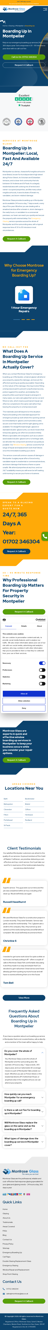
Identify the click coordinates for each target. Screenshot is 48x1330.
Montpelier (20, 26)
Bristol (27, 804)
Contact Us (7, 1239)
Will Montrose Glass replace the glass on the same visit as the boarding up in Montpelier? (20, 1126)
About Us (6, 1218)
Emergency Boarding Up (12, 1252)
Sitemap (6, 1248)
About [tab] (39, 626)
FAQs (5, 1231)
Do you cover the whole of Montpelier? (18, 1053)
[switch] (42, 670)
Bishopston (8, 804)
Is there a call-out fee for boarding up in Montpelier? (22, 1112)
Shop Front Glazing (10, 1274)
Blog (4, 1235)
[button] (17, 319)
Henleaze (29, 815)
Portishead (8, 820)
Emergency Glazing (10, 1265)
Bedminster (29, 799)
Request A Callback (24, 65)
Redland (28, 820)
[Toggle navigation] (45, 9)
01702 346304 (12, 1289)
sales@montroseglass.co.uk (17, 1293)
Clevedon (8, 809)
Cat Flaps (6, 1257)
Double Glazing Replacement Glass (17, 1261)
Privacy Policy (8, 1244)
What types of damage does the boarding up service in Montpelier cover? (21, 1142)
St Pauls (7, 825)
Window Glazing (19, 445)
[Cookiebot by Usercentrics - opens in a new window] (35, 620)
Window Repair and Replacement (16, 1270)
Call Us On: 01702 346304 (24, 57)
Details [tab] (24, 626)
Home (5, 26)
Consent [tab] (8, 626)
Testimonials (8, 1222)
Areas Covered (9, 1226)
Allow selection (24, 701)
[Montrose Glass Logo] (14, 9)
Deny (24, 708)
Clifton (28, 809)
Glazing (11, 26)
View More (24, 997)
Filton (6, 815)
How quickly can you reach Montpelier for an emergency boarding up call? (19, 1097)
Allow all (24, 694)
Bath (6, 799)
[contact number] (45, 536)
